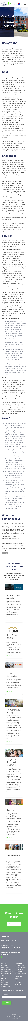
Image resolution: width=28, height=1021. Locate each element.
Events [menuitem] (16, 980)
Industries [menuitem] (18, 963)
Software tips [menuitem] (18, 984)
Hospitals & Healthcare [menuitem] (20, 967)
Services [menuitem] (4, 963)
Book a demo (14, 924)
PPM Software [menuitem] (4, 984)
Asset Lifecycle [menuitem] (4, 982)
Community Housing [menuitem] (19, 965)
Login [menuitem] (15, 4)
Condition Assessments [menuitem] (6, 969)
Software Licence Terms (17, 1016)
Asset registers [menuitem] (4, 965)
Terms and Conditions (14, 1018)
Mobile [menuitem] (2, 980)
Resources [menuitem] (18, 976)
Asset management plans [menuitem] (7, 971)
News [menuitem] (16, 978)
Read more (9, 617)
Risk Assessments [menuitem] (5, 967)
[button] (22, 4)
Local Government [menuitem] (19, 969)
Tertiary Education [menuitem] (19, 971)
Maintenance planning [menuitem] (6, 973)
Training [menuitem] (3, 975)
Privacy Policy (9, 1016)
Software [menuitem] (4, 978)
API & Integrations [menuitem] (5, 986)
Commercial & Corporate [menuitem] (20, 973)
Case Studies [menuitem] (18, 982)
